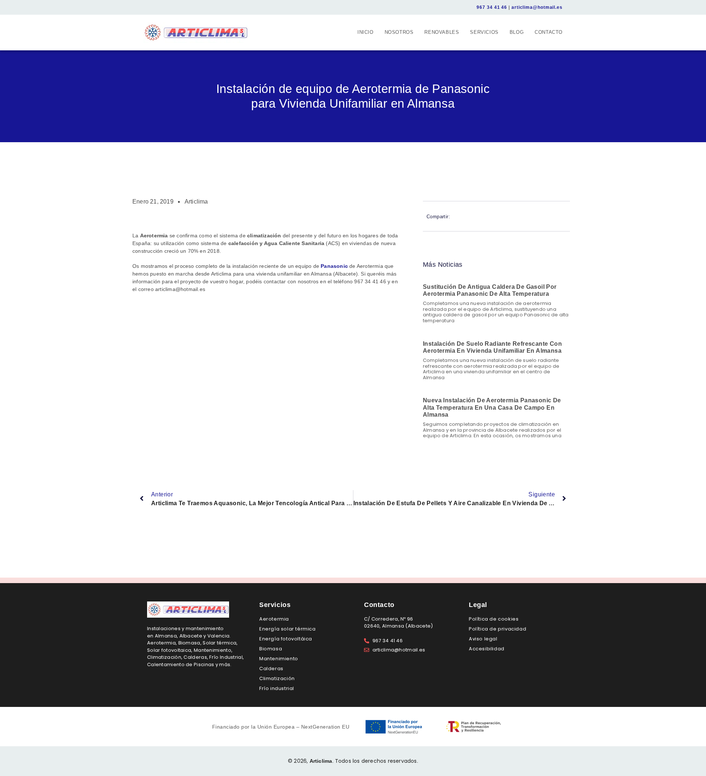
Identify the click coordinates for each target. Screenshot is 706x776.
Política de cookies (493, 618)
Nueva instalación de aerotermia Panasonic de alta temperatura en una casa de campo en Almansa (492, 407)
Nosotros (399, 32)
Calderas (271, 668)
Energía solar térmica (287, 628)
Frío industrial (276, 688)
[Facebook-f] (147, 7)
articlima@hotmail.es (537, 7)
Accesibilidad (486, 648)
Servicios (484, 32)
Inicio (365, 32)
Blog (517, 32)
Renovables (441, 32)
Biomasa (270, 648)
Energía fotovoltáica (285, 638)
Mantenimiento (278, 658)
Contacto (549, 32)
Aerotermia (274, 618)
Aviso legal (483, 638)
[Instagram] (157, 7)
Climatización (277, 678)
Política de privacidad (497, 628)
